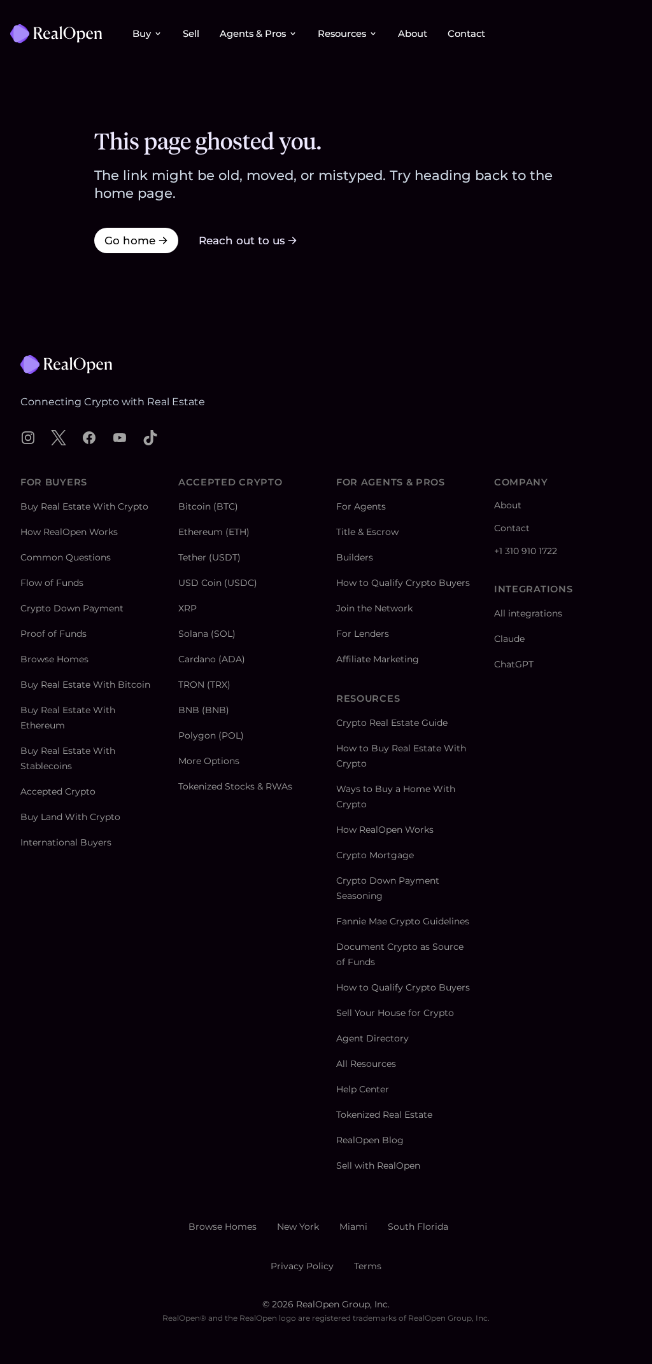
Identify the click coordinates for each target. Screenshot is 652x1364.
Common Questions (65, 557)
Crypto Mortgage (375, 855)
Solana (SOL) (207, 633)
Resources (342, 33)
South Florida (418, 1226)
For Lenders (362, 633)
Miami (353, 1226)
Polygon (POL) (211, 735)
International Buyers (65, 842)
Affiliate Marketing (377, 659)
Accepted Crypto (58, 791)
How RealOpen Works (69, 532)
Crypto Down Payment (72, 608)
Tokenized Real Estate (384, 1114)
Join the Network (374, 608)
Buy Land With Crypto (70, 817)
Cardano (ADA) (211, 659)
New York (298, 1226)
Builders (354, 557)
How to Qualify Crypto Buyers (403, 582)
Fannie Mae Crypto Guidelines (402, 921)
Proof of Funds (53, 633)
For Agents (361, 506)
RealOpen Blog (370, 1140)
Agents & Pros (253, 33)
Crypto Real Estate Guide (392, 722)
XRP (187, 608)
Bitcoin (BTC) (208, 506)
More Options (208, 761)
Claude (509, 638)
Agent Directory (372, 1038)
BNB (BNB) (203, 710)
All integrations (528, 613)
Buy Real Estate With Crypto (84, 506)
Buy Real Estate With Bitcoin (85, 684)
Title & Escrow (367, 532)
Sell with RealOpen (378, 1165)
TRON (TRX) (204, 684)
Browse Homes (54, 659)
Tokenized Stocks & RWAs (235, 786)
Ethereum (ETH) (214, 532)
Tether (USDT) (209, 557)
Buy (141, 33)
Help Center (362, 1089)
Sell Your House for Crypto (395, 1013)
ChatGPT (514, 664)
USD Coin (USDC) (217, 582)
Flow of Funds (51, 582)
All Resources (366, 1063)
